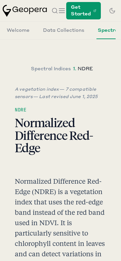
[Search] (55, 11)
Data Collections (63, 30)
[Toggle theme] (112, 11)
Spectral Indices (51, 69)
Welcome (18, 30)
